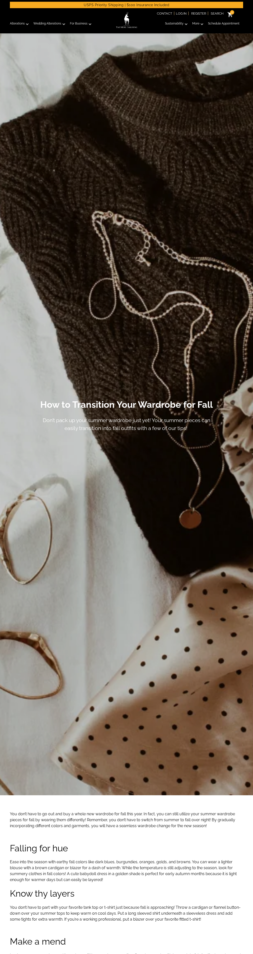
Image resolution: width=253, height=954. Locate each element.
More (195, 23)
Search (217, 13)
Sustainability (174, 23)
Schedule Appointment (223, 23)
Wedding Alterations (47, 23)
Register (198, 13)
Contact (164, 13)
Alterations (17, 23)
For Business (78, 23)
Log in (181, 13)
